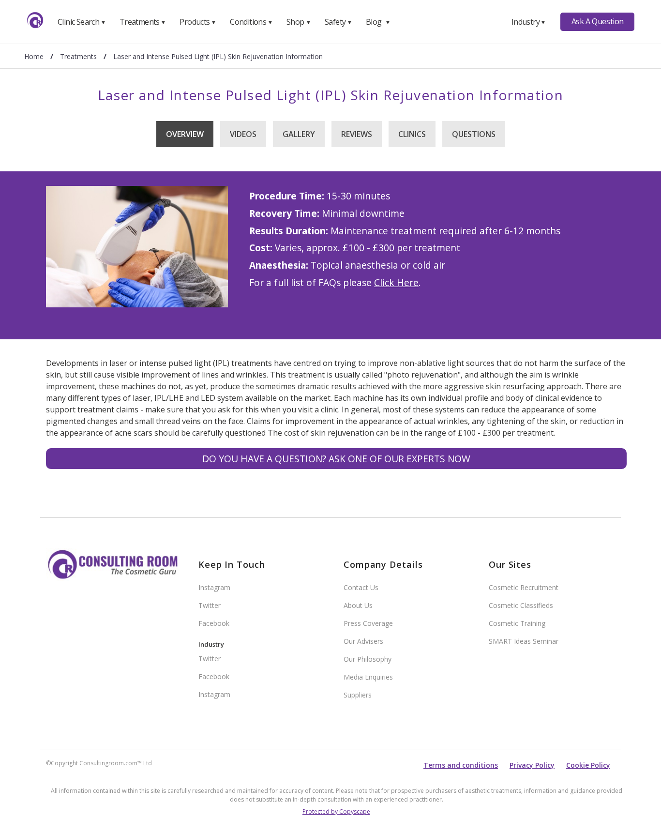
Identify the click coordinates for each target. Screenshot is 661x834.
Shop (298, 21)
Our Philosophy (367, 659)
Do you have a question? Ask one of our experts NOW (336, 458)
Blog (378, 21)
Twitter (209, 605)
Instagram (214, 587)
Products (198, 21)
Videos (243, 134)
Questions (474, 134)
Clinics (412, 134)
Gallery (299, 134)
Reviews (356, 134)
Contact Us (361, 587)
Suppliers (358, 694)
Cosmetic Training (517, 623)
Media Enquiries (368, 677)
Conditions (251, 21)
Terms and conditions (460, 765)
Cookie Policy (588, 765)
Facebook (213, 623)
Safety (338, 21)
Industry (528, 21)
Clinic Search (81, 21)
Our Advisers (363, 641)
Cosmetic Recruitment (523, 587)
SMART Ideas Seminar (523, 641)
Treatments (143, 21)
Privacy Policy (532, 765)
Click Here (396, 282)
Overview (185, 134)
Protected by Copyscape (336, 811)
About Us (358, 605)
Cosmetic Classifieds (521, 605)
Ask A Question (597, 21)
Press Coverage (368, 623)
